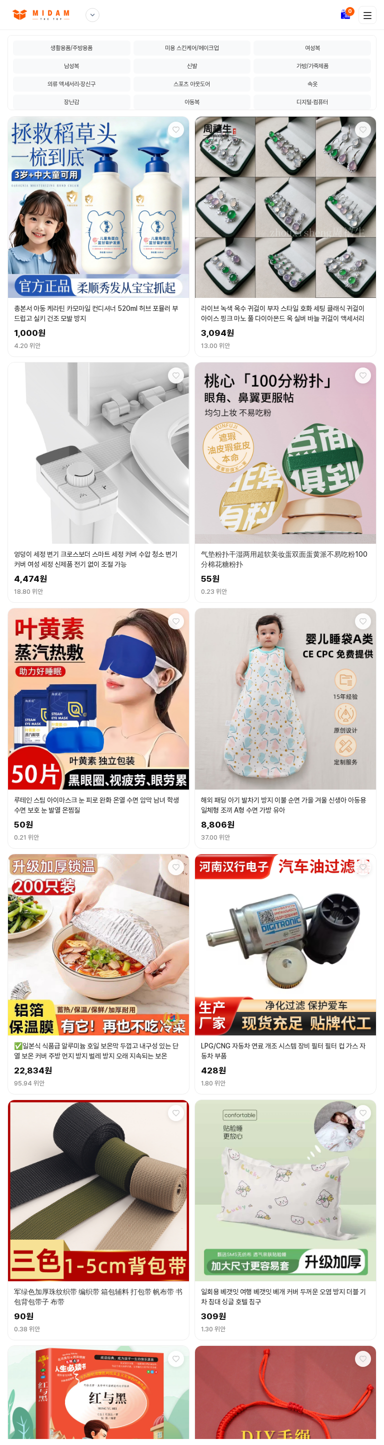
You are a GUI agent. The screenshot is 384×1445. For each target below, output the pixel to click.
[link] (44, 15)
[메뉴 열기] (367, 15)
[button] (99, 236)
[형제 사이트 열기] (93, 15)
